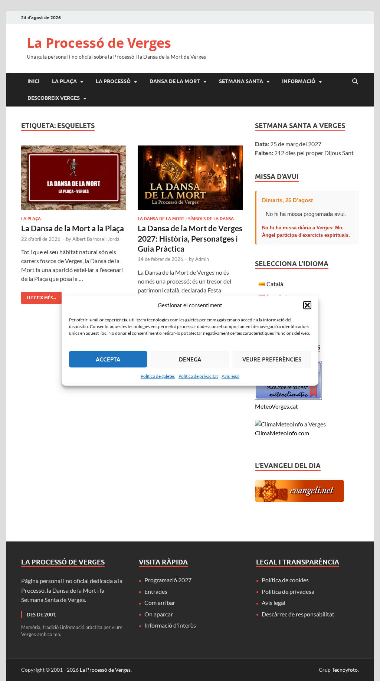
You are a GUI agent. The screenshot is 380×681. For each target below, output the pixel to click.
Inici (33, 81)
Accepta (108, 359)
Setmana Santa (241, 81)
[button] (307, 305)
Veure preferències (271, 359)
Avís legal (230, 376)
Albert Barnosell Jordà (95, 239)
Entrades (155, 591)
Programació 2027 (167, 579)
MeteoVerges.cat (276, 406)
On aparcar (158, 614)
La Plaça (64, 81)
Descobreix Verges (53, 98)
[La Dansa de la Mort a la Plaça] (73, 177)
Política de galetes (158, 376)
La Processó (113, 81)
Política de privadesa (288, 591)
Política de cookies (285, 579)
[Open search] (355, 81)
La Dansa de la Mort (161, 218)
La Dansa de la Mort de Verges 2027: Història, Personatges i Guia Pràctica (190, 238)
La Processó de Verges (99, 43)
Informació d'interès (170, 625)
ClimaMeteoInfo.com (282, 432)
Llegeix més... (38, 296)
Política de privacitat (198, 376)
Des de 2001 (41, 615)
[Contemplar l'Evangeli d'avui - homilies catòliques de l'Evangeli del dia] (299, 499)
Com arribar (159, 602)
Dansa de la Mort (175, 81)
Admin (202, 259)
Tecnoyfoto (345, 670)
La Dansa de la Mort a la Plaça (72, 228)
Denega (190, 359)
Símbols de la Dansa (211, 218)
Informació (298, 81)
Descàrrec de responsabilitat (298, 614)
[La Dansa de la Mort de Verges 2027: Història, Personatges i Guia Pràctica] (190, 177)
